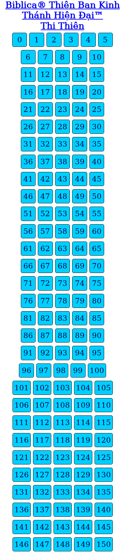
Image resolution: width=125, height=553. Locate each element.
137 (42, 510)
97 (43, 370)
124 (83, 457)
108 (62, 405)
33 (62, 144)
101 (21, 388)
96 (26, 370)
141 (21, 527)
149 (83, 544)
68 (62, 266)
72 (45, 283)
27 (45, 127)
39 (80, 161)
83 (62, 318)
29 (80, 127)
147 (42, 544)
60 (97, 231)
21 (28, 109)
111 (21, 422)
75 (97, 283)
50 (97, 196)
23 (62, 109)
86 (28, 335)
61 (28, 248)
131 (21, 492)
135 (103, 492)
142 (42, 527)
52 (45, 213)
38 (62, 161)
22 (45, 109)
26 (28, 127)
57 (45, 231)
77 (45, 301)
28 (62, 127)
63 (62, 248)
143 (62, 527)
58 (62, 231)
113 (62, 422)
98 (61, 370)
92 (45, 353)
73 (62, 283)
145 (103, 527)
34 (80, 144)
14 (80, 74)
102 (42, 388)
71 (28, 283)
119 (83, 440)
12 (45, 74)
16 (28, 92)
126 (21, 475)
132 (42, 492)
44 (80, 179)
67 (45, 266)
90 (97, 335)
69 (80, 266)
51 (28, 213)
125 (103, 457)
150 (103, 544)
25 (97, 109)
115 (103, 422)
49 (80, 196)
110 (103, 405)
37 (45, 161)
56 (28, 231)
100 (97, 370)
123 (62, 457)
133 (62, 492)
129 (83, 475)
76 (28, 301)
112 (42, 422)
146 (21, 544)
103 (62, 388)
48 (62, 196)
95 (97, 353)
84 (80, 318)
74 (80, 283)
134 (83, 492)
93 (62, 353)
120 (103, 440)
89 (80, 335)
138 (62, 510)
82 (45, 318)
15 (97, 74)
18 (62, 92)
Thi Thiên (62, 26)
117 (42, 440)
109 (83, 405)
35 (97, 144)
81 (28, 318)
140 (103, 510)
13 (62, 74)
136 (21, 510)
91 (28, 353)
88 (62, 335)
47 (45, 196)
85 (97, 318)
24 (80, 109)
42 (45, 179)
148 (62, 544)
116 (21, 440)
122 (42, 457)
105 (103, 388)
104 (83, 388)
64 (80, 248)
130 (103, 475)
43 (62, 179)
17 (45, 92)
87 (45, 335)
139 (83, 510)
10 (97, 57)
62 (45, 248)
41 (28, 179)
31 (28, 144)
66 (28, 266)
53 (62, 213)
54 (80, 213)
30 (97, 127)
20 (97, 92)
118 (62, 440)
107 (42, 405)
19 (80, 92)
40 (97, 161)
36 (28, 161)
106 (21, 405)
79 (80, 301)
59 (80, 231)
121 (21, 457)
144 (83, 527)
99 (78, 370)
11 (28, 74)
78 (62, 301)
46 (28, 196)
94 (80, 353)
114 (83, 422)
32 (45, 144)
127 (42, 475)
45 (97, 179)
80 (97, 301)
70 (97, 266)
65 (97, 248)
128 (62, 475)
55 (97, 213)
